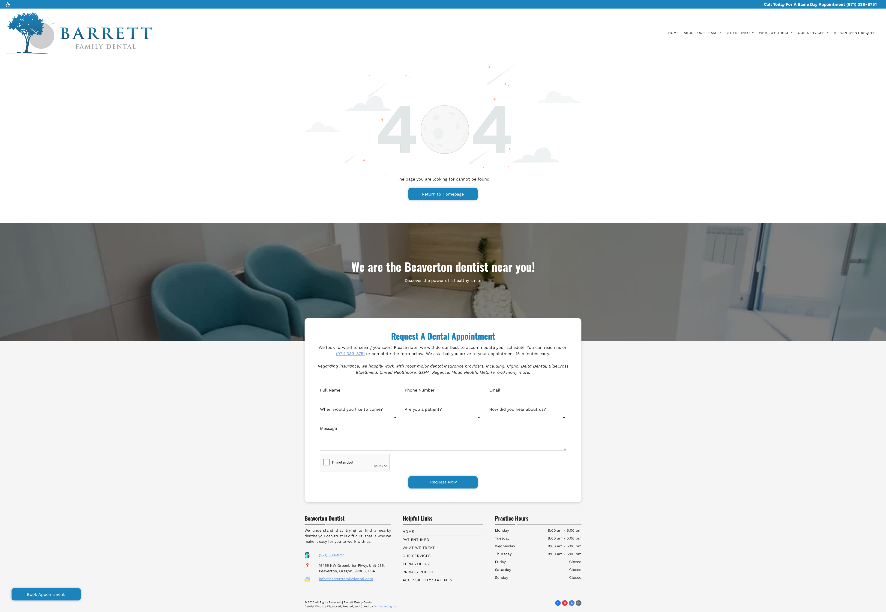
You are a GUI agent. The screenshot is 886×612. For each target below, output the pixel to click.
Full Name (330, 390)
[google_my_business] (572, 603)
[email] (578, 603)
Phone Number (419, 390)
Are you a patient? (423, 409)
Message (328, 428)
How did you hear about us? (517, 409)
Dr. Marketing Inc (385, 606)
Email (494, 390)
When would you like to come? (351, 409)
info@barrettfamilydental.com (346, 579)
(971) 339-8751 (350, 353)
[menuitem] (673, 33)
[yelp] (565, 603)
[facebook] (558, 603)
